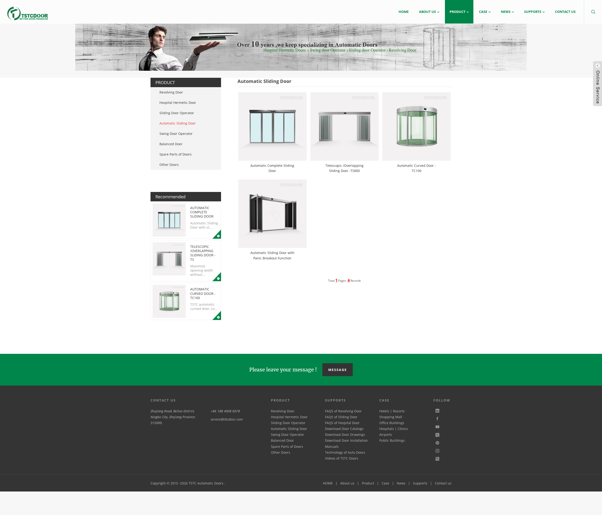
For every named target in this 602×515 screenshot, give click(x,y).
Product (368, 483)
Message (337, 369)
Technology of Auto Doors (345, 452)
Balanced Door (170, 144)
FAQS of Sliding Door (341, 417)
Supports (420, 483)
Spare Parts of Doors (175, 154)
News (401, 483)
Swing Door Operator (176, 133)
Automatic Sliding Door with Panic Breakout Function (272, 255)
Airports (385, 434)
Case (385, 483)
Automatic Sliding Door (177, 123)
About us (347, 483)
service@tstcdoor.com (227, 419)
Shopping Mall (390, 417)
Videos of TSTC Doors (341, 458)
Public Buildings (392, 440)
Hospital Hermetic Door (177, 102)
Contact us (443, 483)
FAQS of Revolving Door (343, 411)
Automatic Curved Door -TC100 (203, 293)
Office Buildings (391, 423)
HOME (328, 483)
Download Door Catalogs (344, 428)
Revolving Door (171, 92)
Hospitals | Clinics (393, 428)
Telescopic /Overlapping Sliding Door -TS (203, 253)
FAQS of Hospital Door (342, 423)
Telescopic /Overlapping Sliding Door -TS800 (344, 168)
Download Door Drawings (345, 434)
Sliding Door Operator (176, 113)
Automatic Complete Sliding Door (202, 212)
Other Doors (169, 164)
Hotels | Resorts (392, 411)
